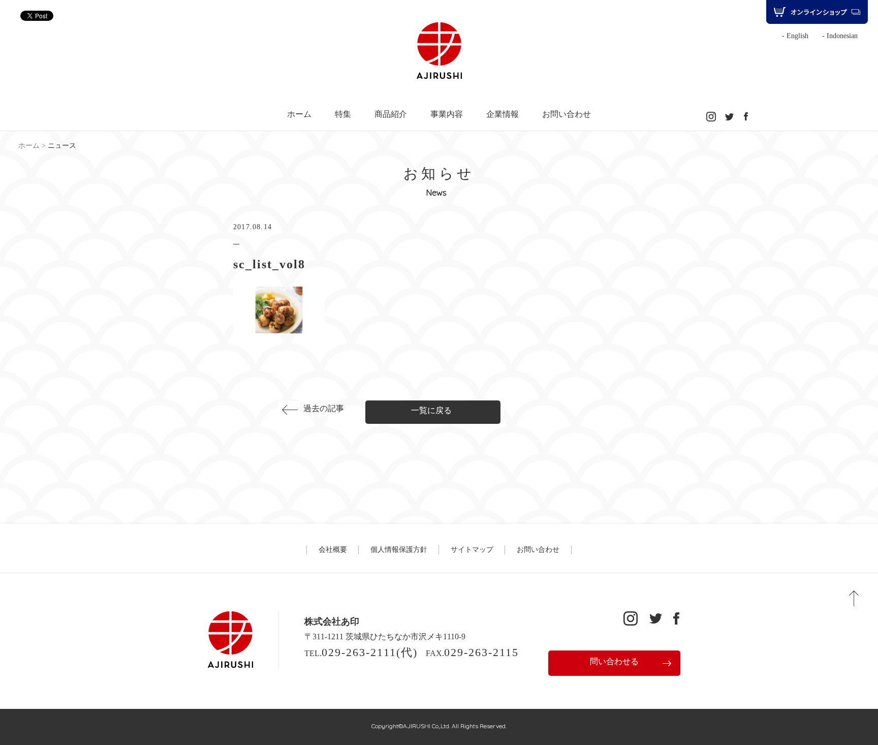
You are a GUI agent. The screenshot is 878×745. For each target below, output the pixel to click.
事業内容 (446, 114)
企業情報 (502, 114)
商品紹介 (390, 114)
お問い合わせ (566, 114)
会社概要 (333, 549)
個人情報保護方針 (398, 549)
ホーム (299, 114)
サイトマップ (472, 549)
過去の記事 (323, 408)
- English (795, 36)
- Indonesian (840, 36)
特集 (343, 114)
